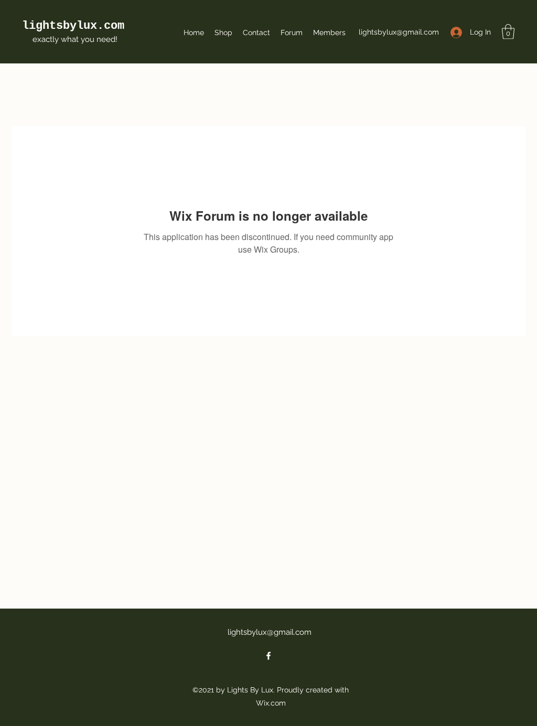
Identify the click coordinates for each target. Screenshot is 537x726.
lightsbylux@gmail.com (399, 32)
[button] (508, 31)
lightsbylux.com (73, 25)
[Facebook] (268, 656)
